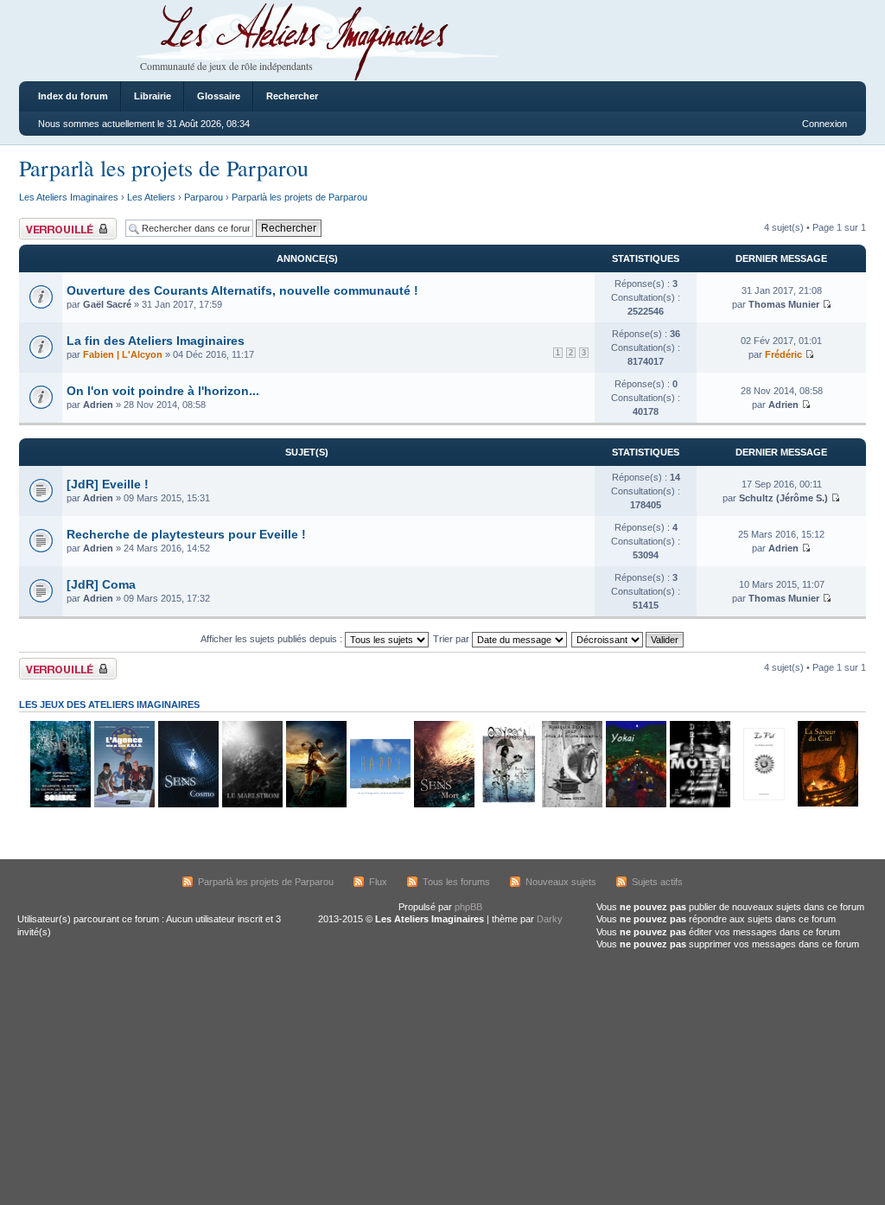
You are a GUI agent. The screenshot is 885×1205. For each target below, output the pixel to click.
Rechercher (292, 96)
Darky (550, 919)
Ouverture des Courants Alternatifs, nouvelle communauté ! (242, 290)
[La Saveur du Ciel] (827, 804)
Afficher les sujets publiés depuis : (273, 639)
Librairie (152, 96)
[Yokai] (635, 804)
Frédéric (783, 354)
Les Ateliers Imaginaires (68, 197)
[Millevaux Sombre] (60, 804)
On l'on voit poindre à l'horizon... (163, 391)
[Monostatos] (315, 804)
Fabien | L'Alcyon (122, 354)
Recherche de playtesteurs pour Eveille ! (186, 534)
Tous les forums (456, 882)
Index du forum (73, 96)
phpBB (468, 907)
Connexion (824, 123)
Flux (378, 882)
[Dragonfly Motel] (699, 804)
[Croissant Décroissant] (628, 639)
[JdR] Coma (101, 584)
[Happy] (379, 804)
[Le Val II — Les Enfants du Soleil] (763, 804)
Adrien (98, 404)
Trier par (452, 639)
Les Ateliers (151, 197)
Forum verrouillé (53, 223)
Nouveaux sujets (560, 882)
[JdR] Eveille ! (108, 484)
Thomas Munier (783, 304)
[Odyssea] (507, 804)
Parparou (203, 197)
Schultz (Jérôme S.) (783, 498)
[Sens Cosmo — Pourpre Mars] (187, 804)
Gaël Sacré (107, 304)
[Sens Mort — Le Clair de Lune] (443, 804)
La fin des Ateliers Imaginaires (156, 340)
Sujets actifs (657, 882)
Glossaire (218, 96)
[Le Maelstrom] (251, 804)
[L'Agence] (123, 804)
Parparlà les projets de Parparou (164, 167)
